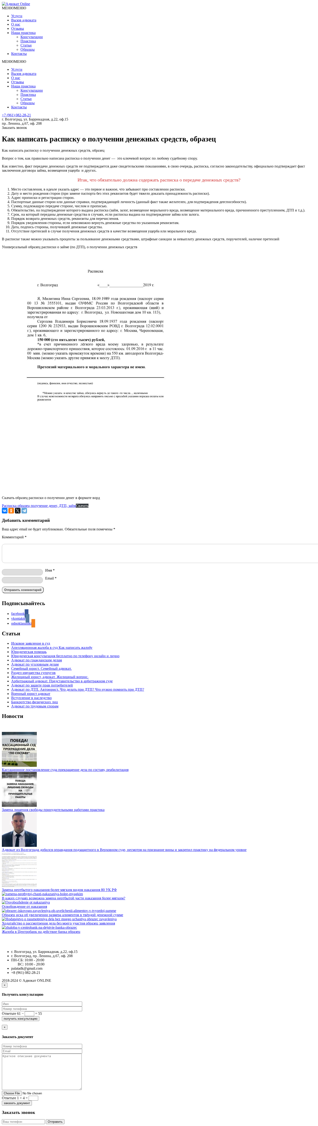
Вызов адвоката (23, 20)
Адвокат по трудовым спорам (34, 706)
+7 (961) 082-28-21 (16, 115)
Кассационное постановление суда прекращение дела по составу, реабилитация (65, 770)
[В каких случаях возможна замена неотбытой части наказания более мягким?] (159, 894)
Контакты (19, 54)
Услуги (16, 16)
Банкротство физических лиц (34, 702)
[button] (14, 8)
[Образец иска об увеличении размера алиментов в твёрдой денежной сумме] (159, 911)
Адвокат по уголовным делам (35, 664)
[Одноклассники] (11, 510)
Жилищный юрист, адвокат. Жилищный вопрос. (49, 677)
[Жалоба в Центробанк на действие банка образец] (159, 927)
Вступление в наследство (31, 698)
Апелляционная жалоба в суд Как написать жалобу (51, 648)
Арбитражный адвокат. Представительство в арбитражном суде (62, 681)
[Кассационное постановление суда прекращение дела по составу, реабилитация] (159, 750)
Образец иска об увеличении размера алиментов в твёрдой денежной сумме (62, 915)
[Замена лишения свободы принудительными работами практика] (159, 790)
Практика (28, 41)
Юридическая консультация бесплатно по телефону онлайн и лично (65, 656)
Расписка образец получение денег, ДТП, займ (39, 506)
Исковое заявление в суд (30, 643)
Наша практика (23, 33)
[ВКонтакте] (4, 510)
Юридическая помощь (29, 652)
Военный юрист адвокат (30, 694)
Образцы (27, 49)
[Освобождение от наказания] (159, 902)
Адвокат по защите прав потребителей (42, 685)
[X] (17, 510)
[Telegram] (24, 510)
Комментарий (14, 537)
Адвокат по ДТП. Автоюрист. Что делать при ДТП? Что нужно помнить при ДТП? (77, 689)
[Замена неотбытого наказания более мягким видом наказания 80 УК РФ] (159, 870)
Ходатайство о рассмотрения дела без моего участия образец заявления (58, 923)
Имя (50, 570)
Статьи (26, 45)
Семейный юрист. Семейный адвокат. (41, 668)
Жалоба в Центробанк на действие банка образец (41, 932)
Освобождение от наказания (24, 906)
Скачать (82, 506)
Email (51, 578)
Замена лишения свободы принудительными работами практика (53, 810)
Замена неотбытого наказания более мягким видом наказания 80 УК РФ (59, 890)
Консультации (31, 37)
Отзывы (17, 28)
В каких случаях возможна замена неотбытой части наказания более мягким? (63, 898)
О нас (15, 24)
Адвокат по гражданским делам (36, 660)
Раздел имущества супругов (33, 673)
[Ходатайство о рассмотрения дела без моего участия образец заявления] (159, 919)
